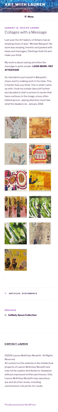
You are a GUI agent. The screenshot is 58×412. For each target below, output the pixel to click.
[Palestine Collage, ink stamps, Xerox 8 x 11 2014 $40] (40, 233)
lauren (34, 28)
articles (15, 293)
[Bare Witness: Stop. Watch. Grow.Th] (16, 233)
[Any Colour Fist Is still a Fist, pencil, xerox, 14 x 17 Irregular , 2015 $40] (16, 128)
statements (29, 293)
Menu (31, 16)
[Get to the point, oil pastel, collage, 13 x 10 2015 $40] (40, 154)
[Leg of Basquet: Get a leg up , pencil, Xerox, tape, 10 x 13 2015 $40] (16, 154)
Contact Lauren (16, 344)
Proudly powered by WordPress (20, 404)
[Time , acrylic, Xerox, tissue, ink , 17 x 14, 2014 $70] (16, 260)
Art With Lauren (25, 4)
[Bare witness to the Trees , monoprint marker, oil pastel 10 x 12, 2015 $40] (16, 207)
